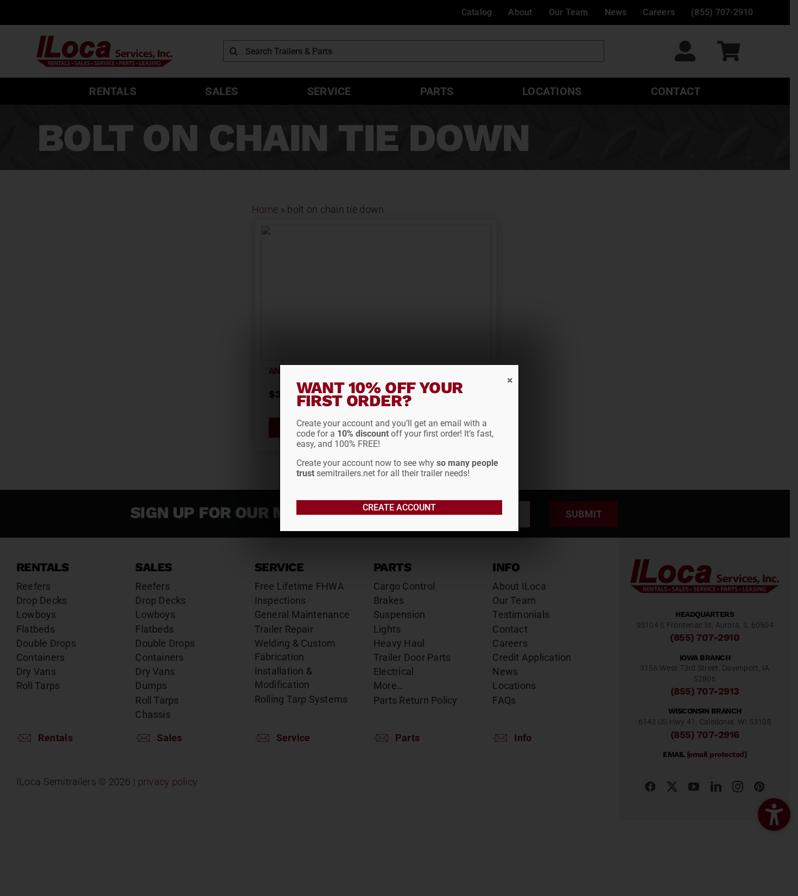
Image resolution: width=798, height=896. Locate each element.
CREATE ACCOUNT (399, 507)
